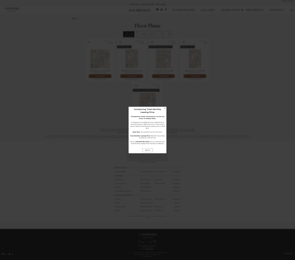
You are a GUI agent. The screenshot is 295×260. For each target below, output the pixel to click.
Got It (147, 150)
